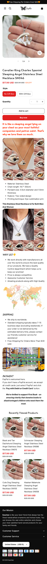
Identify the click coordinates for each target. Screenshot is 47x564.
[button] (5, 8)
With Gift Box (25, 94)
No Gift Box (9, 94)
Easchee (11, 560)
